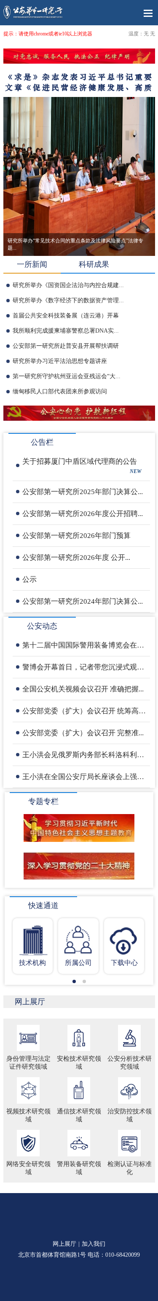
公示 (29, 579)
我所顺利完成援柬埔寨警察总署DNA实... (66, 331)
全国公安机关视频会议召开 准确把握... (83, 689)
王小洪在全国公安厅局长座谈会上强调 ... (84, 777)
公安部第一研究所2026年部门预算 (76, 536)
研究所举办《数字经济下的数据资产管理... (68, 300)
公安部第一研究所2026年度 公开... (76, 558)
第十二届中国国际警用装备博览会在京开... (84, 645)
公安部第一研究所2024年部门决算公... (82, 601)
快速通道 (43, 905)
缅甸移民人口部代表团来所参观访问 (60, 391)
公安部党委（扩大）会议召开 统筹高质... (84, 711)
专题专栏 (43, 801)
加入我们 (93, 1244)
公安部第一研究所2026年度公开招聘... (82, 514)
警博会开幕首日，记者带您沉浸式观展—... (84, 667)
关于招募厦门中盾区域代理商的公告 (82, 465)
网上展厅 (30, 1001)
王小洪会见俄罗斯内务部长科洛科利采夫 (84, 755)
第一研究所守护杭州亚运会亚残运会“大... (67, 376)
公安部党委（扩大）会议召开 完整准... (83, 733)
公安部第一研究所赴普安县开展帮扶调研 (66, 346)
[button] (74, 981)
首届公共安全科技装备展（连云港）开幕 (66, 315)
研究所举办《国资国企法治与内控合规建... (68, 285)
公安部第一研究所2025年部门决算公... (82, 492)
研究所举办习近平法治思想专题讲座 (60, 361)
